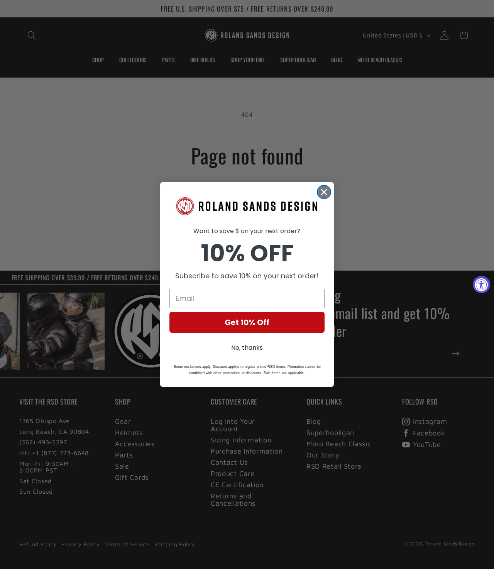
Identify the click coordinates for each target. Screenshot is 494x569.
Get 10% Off (247, 322)
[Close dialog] (324, 192)
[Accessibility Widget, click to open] (481, 284)
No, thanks (247, 347)
